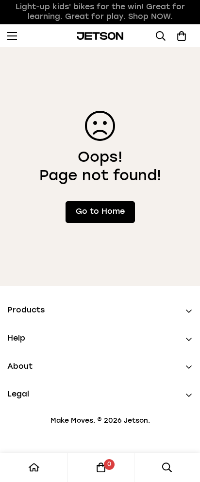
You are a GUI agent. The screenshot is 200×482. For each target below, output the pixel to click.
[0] (101, 467)
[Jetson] (100, 36)
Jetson (136, 420)
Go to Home (100, 212)
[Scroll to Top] (182, 430)
